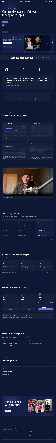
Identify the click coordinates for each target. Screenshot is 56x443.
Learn (29, 1)
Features (16, 428)
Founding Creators (31, 428)
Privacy (30, 435)
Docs (16, 431)
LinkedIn (30, 432)
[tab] (5, 32)
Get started (28, 309)
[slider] (38, 43)
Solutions (21, 1)
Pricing (26, 1)
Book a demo (14, 410)
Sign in (46, 1)
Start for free (51, 1)
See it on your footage (49, 239)
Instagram (30, 431)
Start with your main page (49, 272)
